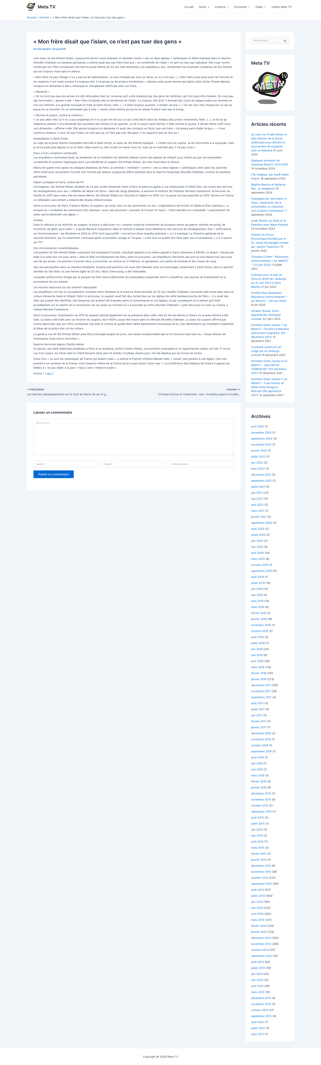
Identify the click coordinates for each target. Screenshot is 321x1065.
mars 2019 (257, 607)
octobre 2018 (259, 631)
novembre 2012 (261, 1004)
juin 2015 (256, 829)
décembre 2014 (261, 865)
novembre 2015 (261, 799)
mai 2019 (257, 595)
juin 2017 (256, 715)
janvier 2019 (258, 619)
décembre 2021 (261, 474)
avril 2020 (257, 552)
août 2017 (257, 703)
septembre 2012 (261, 1016)
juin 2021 (256, 492)
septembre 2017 (261, 697)
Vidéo (259, 7)
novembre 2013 (261, 944)
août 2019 (257, 577)
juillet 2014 (258, 895)
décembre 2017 (261, 685)
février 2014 (258, 925)
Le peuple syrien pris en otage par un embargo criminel (266, 351)
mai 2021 (257, 498)
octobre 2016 (259, 745)
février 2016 (258, 781)
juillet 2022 (258, 456)
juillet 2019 (258, 583)
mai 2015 (257, 835)
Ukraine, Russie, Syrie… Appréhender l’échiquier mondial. (266, 315)
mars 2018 (257, 667)
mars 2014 (257, 919)
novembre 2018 (261, 625)
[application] (207, 7)
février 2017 (258, 721)
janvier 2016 (258, 787)
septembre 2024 (261, 438)
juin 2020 (257, 540)
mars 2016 (257, 775)
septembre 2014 (261, 883)
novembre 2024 (261, 432)
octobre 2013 (259, 950)
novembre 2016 (261, 739)
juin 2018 (256, 649)
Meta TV (47, 6)
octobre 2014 (259, 877)
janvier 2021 (258, 516)
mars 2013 (257, 992)
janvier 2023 (259, 450)
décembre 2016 (261, 733)
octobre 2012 (259, 1010)
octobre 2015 (259, 805)
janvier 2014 (258, 931)
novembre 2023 (261, 444)
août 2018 (257, 637)
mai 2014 (257, 907)
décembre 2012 (261, 998)
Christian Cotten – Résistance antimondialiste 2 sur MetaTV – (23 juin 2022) (269, 260)
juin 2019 (256, 589)
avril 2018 (257, 661)
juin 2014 (256, 901)
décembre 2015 (261, 793)
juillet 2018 (258, 643)
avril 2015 (257, 841)
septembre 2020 (261, 522)
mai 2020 (257, 546)
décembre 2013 (261, 937)
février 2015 (258, 853)
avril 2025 (257, 426)
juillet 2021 (258, 486)
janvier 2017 (258, 727)
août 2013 (257, 962)
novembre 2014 (261, 871)
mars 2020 (258, 558)
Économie (240, 7)
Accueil (189, 7)
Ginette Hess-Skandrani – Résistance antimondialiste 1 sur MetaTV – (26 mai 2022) (269, 296)
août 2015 (257, 817)
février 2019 (258, 613)
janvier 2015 (258, 859)
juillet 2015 (258, 823)
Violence (220, 7)
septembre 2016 (261, 751)
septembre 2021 (261, 480)
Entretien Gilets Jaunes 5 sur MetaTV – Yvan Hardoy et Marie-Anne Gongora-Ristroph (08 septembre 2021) (269, 387)
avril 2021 (257, 504)
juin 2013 (256, 974)
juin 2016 (256, 763)
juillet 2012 (258, 1028)
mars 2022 (258, 468)
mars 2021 (257, 510)
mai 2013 (257, 980)
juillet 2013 (258, 968)
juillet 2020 (258, 534)
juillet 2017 (258, 709)
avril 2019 (257, 601)
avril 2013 (257, 986)
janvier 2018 (258, 679)
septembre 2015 (261, 811)
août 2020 (257, 528)
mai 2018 (257, 655)
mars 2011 (257, 1034)
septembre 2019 (261, 571)
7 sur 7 (49, 373)
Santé (202, 7)
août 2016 (257, 757)
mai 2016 (257, 769)
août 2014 (257, 889)
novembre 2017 (261, 691)
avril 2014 (257, 913)
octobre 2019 (259, 565)
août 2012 (257, 1022)
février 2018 (258, 673)
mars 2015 (257, 847)
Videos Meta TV (281, 7)
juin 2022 (257, 462)
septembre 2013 (261, 956)
